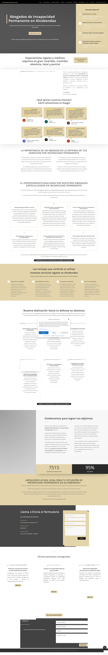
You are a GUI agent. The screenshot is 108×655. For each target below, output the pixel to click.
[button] (68, 319)
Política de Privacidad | (55, 650)
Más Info (18, 585)
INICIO (40, 2)
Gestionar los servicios (43, 329)
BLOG (87, 2)
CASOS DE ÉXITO (82, 2)
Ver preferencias (64, 332)
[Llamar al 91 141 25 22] (104, 647)
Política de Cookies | (66, 650)
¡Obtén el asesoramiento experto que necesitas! (54, 404)
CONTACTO (92, 2)
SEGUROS (75, 2)
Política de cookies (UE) (101, 2)
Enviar (81, 538)
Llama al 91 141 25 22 (35, 33)
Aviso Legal (75, 650)
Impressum (62, 335)
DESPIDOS (63, 2)
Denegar (54, 332)
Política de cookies (47, 335)
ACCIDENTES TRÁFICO (55, 2)
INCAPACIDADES (46, 2)
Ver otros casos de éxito (54, 615)
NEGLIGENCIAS (69, 2)
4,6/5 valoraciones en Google (54, 103)
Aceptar (43, 332)
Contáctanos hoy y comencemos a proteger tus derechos (54, 260)
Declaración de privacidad (55, 335)
